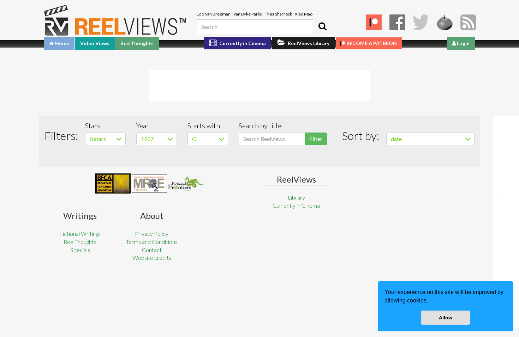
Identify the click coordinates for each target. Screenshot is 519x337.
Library (296, 197)
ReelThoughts (137, 43)
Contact (152, 249)
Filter (315, 138)
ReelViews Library (308, 43)
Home (61, 43)
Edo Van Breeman (214, 14)
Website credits (151, 257)
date (396, 138)
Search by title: (261, 125)
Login (463, 43)
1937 (147, 138)
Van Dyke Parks (247, 14)
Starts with (203, 125)
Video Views (94, 43)
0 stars (98, 138)
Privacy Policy (151, 233)
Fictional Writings (80, 233)
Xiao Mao (303, 14)
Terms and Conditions (152, 241)
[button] (430, 301)
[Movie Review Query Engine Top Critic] (149, 183)
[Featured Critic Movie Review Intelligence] (113, 183)
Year (142, 125)
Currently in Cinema (242, 43)
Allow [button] (445, 317)
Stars (92, 125)
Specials (80, 249)
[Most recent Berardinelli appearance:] (185, 183)
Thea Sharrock (278, 14)
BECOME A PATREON (371, 43)
